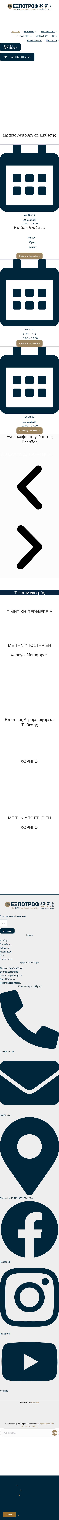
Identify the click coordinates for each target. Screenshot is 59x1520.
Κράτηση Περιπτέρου (16, 99)
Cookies (9, 1514)
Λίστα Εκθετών (13, 108)
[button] (29, 488)
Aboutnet (35, 1402)
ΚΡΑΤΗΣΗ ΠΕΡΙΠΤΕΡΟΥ (10, 47)
